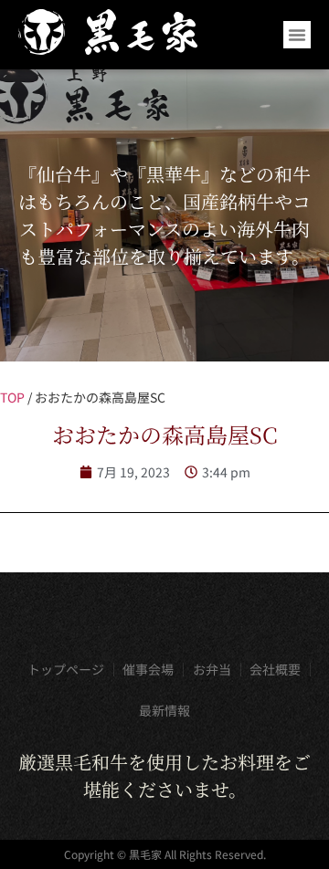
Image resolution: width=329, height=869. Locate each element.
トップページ (65, 669)
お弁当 (212, 669)
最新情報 (164, 710)
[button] (297, 34)
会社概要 (275, 669)
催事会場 (148, 669)
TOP (12, 397)
